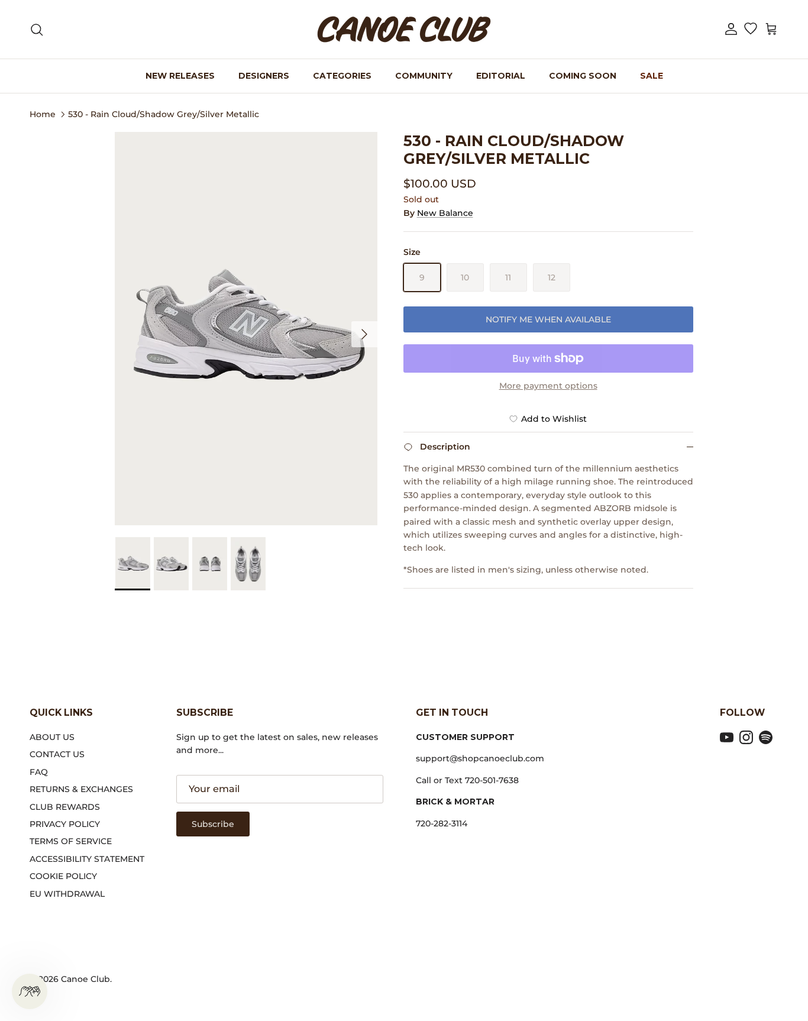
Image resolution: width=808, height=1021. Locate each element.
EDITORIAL (500, 75)
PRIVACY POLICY (65, 824)
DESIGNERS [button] (263, 75)
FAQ (39, 772)
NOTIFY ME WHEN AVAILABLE (548, 319)
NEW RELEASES (180, 75)
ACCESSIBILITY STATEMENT (87, 859)
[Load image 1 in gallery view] (246, 328)
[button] (731, 29)
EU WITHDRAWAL (67, 893)
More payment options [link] (548, 386)
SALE (651, 75)
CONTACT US (57, 754)
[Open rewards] (29, 991)
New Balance (445, 213)
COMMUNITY (424, 75)
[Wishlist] (750, 29)
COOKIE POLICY (63, 876)
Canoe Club (85, 979)
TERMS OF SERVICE (71, 841)
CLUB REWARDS (65, 807)
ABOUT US (52, 737)
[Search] (37, 29)
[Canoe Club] (404, 29)
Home (43, 113)
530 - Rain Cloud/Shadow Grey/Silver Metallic (163, 113)
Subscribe (213, 824)
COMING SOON (582, 75)
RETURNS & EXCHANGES (81, 789)
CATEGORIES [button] (342, 75)
